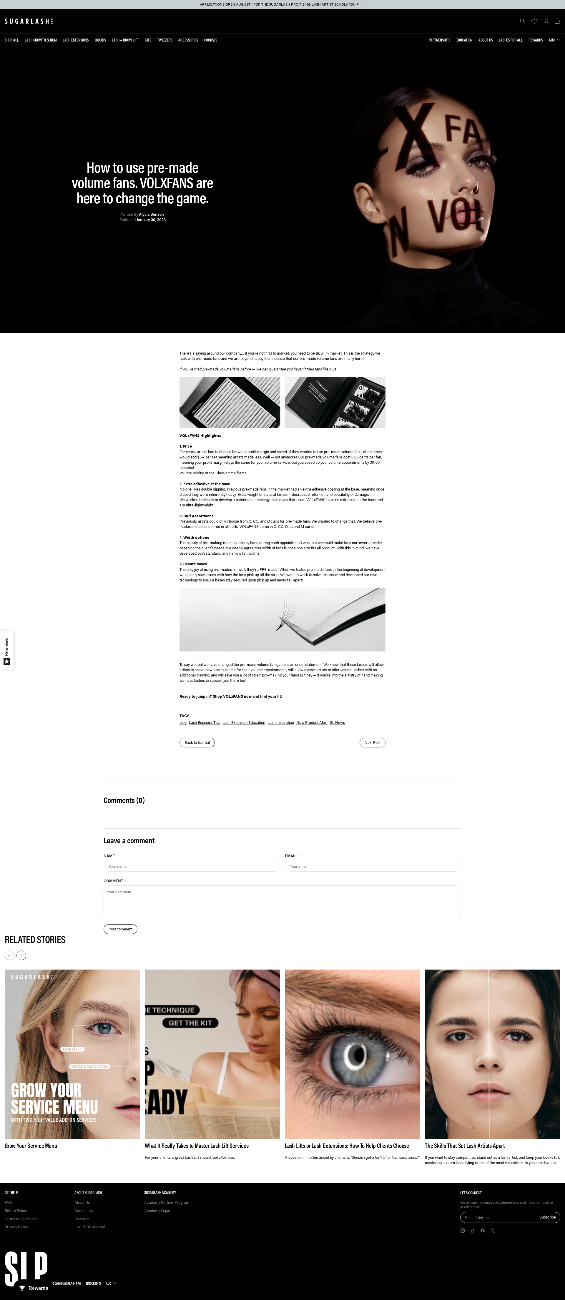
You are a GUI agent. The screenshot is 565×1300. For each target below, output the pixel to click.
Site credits (93, 1283)
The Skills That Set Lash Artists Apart (465, 1145)
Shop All (12, 40)
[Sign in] (546, 21)
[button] (557, 21)
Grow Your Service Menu (31, 1145)
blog (183, 722)
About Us (485, 40)
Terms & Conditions (21, 1218)
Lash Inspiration (280, 722)
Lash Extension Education (243, 722)
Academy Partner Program (166, 1202)
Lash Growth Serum (41, 40)
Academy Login (157, 1210)
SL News (337, 722)
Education (464, 40)
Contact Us (83, 1210)
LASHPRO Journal (89, 1226)
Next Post (372, 742)
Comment (115, 880)
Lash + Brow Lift (125, 40)
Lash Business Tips (204, 722)
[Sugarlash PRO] (29, 21)
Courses (210, 40)
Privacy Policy (16, 1226)
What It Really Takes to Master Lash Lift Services (197, 1145)
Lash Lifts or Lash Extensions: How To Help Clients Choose (347, 1145)
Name (110, 855)
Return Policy (16, 1210)
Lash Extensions (76, 40)
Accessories (188, 40)
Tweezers (164, 40)
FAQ (8, 1202)
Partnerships (439, 40)
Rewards (536, 40)
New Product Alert (312, 722)
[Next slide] (20, 954)
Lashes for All (511, 40)
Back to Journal (197, 742)
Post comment (120, 929)
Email (292, 855)
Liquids (100, 40)
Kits (148, 40)
